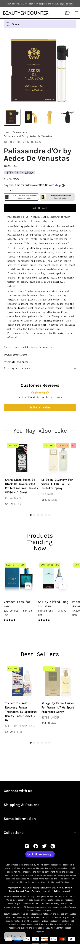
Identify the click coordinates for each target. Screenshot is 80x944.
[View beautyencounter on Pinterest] (53, 846)
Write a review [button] (40, 407)
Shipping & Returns (21, 805)
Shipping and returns (17, 368)
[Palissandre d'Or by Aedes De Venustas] (12, 117)
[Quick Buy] (28, 586)
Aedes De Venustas (22, 142)
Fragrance (19, 132)
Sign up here (66, 4)
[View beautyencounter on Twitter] (44, 846)
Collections (14, 833)
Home (6, 132)
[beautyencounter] (26, 13)
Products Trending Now (40, 541)
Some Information (20, 819)
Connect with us (18, 791)
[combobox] (40, 24)
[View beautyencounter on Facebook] (36, 846)
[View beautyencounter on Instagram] (27, 846)
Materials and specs (16, 362)
